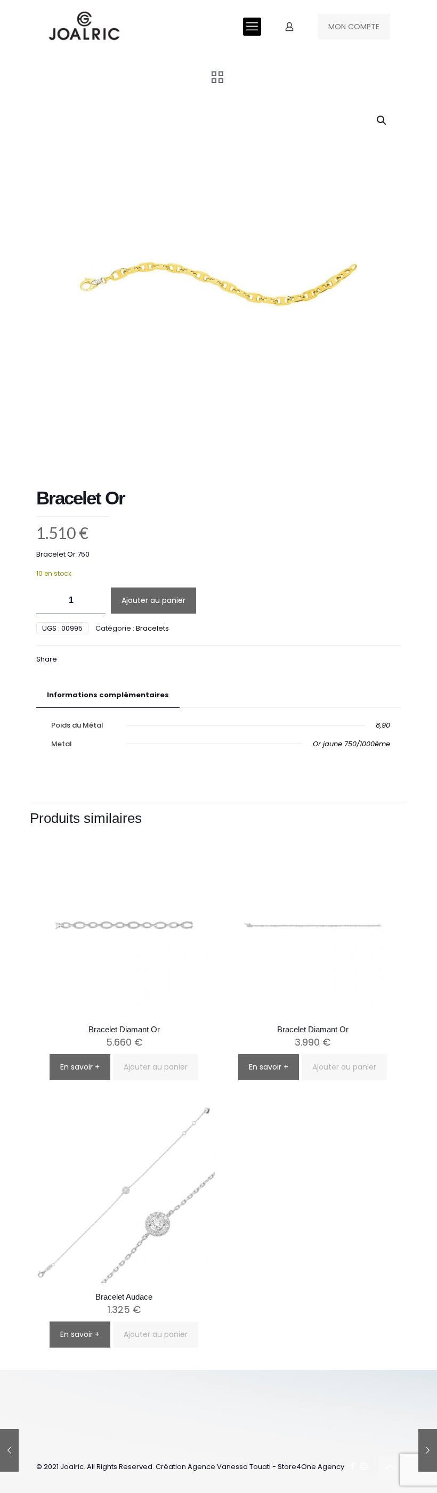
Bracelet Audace (123, 1296)
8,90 (383, 725)
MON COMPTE (353, 26)
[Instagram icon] (364, 1466)
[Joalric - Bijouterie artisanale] (84, 26)
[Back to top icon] (389, 1467)
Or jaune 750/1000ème (351, 744)
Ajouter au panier (153, 600)
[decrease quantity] (48, 600)
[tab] (108, 695)
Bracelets (152, 628)
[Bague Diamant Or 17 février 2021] (9, 1450)
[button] (382, 120)
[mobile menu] (252, 27)
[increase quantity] (93, 600)
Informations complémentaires (108, 695)
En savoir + (80, 1067)
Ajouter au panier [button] (156, 1067)
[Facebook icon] (353, 1466)
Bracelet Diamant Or (124, 1029)
